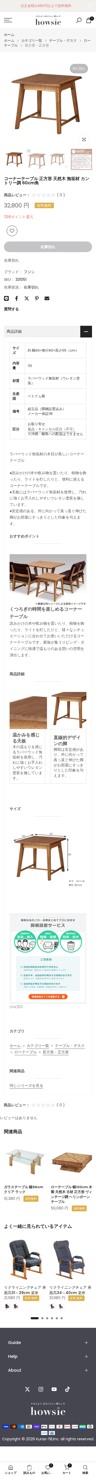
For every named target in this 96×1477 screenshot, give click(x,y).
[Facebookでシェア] (16, 298)
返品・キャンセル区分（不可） (52, 429)
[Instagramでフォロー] (40, 1389)
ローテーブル (25, 1052)
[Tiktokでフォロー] (67, 1389)
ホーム (9, 34)
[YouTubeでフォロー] (54, 1389)
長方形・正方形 (56, 1052)
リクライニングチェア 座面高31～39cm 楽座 (25, 1290)
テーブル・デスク (63, 40)
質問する (11, 309)
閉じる (90, 6)
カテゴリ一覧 (31, 40)
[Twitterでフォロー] (27, 1389)
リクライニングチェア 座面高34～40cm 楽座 (70, 1290)
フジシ (29, 271)
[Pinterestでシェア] (36, 298)
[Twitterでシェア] (26, 298)
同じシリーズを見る (26, 1085)
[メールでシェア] (47, 298)
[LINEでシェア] (6, 298)
